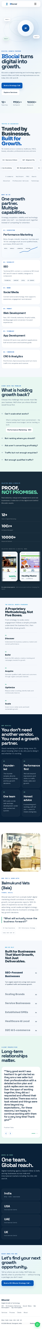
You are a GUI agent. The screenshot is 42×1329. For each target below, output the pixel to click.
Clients (19, 1312)
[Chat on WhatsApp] (37, 1324)
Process (12, 1312)
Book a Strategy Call (12, 85)
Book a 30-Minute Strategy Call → (17, 1283)
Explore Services (10, 92)
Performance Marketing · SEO (19, 430)
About (26, 1312)
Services (4, 1312)
